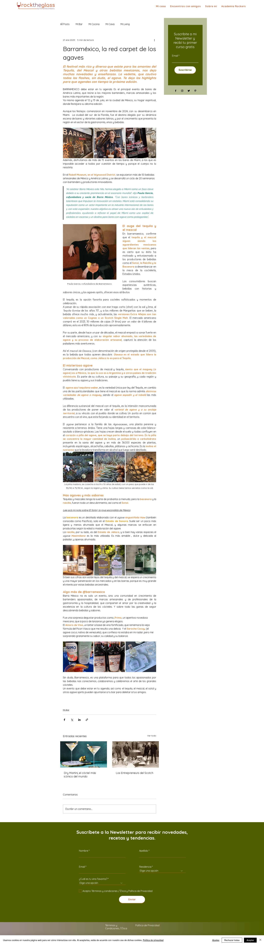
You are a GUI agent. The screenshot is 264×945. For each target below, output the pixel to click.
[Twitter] (188, 90)
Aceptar (250, 940)
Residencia (145, 866)
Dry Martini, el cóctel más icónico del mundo (80, 774)
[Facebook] (175, 90)
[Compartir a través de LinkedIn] (79, 719)
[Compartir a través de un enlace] (86, 719)
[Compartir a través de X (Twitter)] (71, 719)
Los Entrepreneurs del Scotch (134, 773)
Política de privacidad (153, 940)
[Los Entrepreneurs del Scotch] (135, 754)
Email (175, 55)
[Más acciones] (154, 40)
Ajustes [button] (215, 940)
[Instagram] (182, 90)
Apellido (143, 850)
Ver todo (151, 735)
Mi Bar (66, 709)
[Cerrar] (260, 940)
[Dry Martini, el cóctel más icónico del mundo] (83, 754)
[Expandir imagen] (78, 143)
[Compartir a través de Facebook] (64, 719)
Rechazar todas (232, 940)
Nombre (83, 850)
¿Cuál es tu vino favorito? (93, 879)
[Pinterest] (195, 90)
